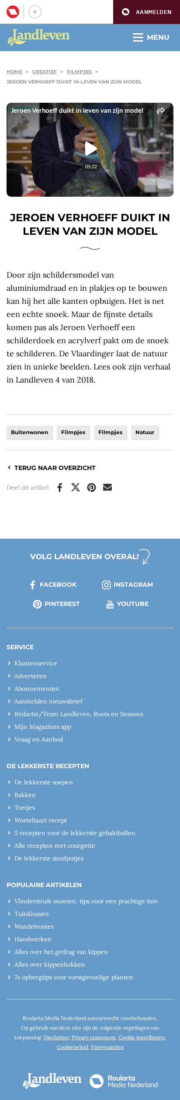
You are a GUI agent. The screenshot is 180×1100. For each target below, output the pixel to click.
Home (14, 72)
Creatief (44, 72)
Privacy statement (94, 1037)
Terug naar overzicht (55, 468)
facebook (58, 584)
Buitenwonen (29, 432)
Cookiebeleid (72, 1047)
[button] (146, 12)
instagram (133, 584)
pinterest (62, 604)
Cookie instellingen (141, 1037)
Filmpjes (79, 72)
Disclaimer (56, 1037)
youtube (133, 604)
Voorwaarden (107, 1047)
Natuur (144, 432)
